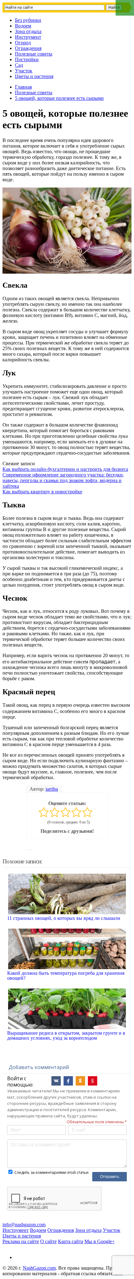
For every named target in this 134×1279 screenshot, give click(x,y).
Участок (23, 70)
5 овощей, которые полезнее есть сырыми (59, 98)
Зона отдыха (28, 31)
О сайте (48, 1241)
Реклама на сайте (20, 1241)
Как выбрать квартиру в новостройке (42, 491)
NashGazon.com (39, 1268)
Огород (23, 42)
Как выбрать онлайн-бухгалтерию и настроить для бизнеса (65, 469)
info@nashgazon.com (23, 1224)
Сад (19, 65)
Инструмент (28, 37)
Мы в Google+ (99, 1241)
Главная (23, 87)
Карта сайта (70, 1241)
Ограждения (28, 48)
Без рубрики (28, 20)
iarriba (51, 789)
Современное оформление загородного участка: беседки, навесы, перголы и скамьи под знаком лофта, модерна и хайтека (63, 480)
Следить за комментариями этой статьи (51, 1172)
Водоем (23, 25)
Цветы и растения (34, 76)
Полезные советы (33, 53)
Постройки (27, 59)
